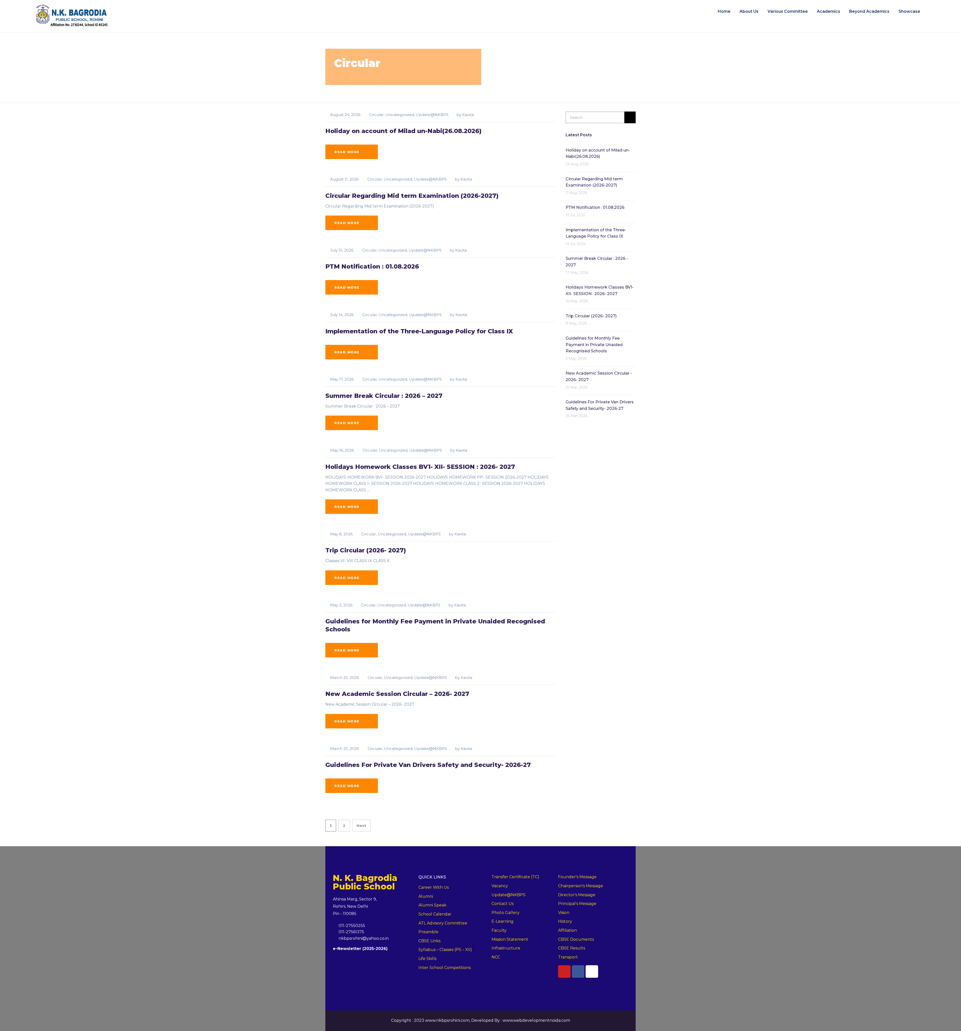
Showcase (909, 11)
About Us (749, 11)
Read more (347, 152)
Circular (376, 114)
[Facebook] (578, 971)
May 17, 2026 (342, 379)
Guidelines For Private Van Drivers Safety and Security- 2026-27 (428, 764)
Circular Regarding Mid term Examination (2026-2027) (412, 195)
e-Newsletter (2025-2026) (360, 948)
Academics (828, 11)
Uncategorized (399, 114)
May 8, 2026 (341, 534)
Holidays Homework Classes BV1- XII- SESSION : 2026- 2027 (420, 466)
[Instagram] (592, 971)
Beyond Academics (869, 11)
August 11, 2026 (344, 179)
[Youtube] (564, 971)
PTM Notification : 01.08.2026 (372, 266)
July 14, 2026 (342, 314)
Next (361, 825)
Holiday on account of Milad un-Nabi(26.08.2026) (403, 131)
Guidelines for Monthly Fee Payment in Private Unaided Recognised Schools (594, 344)
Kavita (468, 114)
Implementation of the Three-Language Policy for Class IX (419, 331)
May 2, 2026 (341, 605)
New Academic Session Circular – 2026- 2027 (397, 693)
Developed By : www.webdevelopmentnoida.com (520, 1020)
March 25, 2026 (344, 677)
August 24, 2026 (345, 114)
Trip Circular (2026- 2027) (365, 550)
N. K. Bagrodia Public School (365, 882)
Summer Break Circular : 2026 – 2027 (383, 395)
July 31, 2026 (341, 250)
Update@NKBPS (432, 114)
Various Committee (788, 11)
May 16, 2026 (342, 450)
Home (724, 11)
